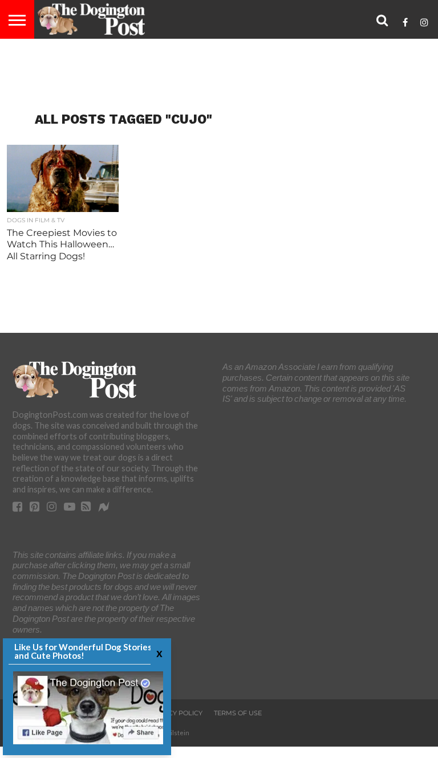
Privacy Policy (175, 713)
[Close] (158, 653)
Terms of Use (238, 713)
